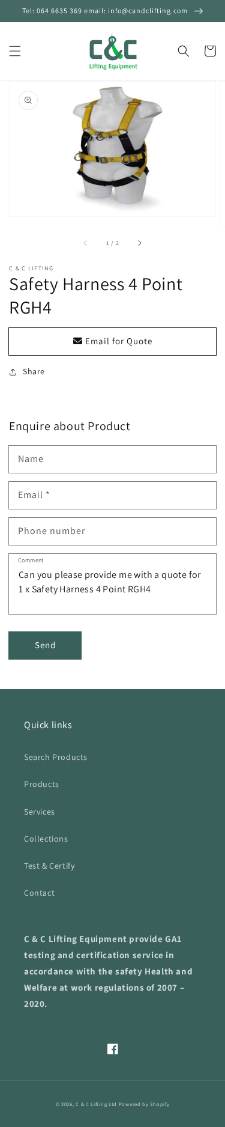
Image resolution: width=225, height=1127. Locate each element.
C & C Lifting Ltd (96, 1104)
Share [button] (34, 371)
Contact (39, 892)
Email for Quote (117, 341)
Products (41, 784)
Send (45, 645)
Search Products (56, 757)
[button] (15, 51)
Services (39, 811)
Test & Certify (49, 865)
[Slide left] (86, 242)
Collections (46, 838)
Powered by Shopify (144, 1104)
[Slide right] (139, 242)
